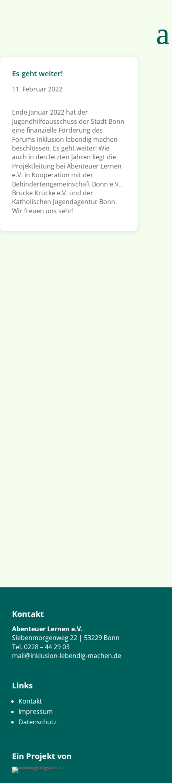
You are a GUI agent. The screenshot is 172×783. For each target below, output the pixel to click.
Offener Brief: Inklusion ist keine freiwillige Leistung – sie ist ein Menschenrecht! (76, 275)
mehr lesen (25, 327)
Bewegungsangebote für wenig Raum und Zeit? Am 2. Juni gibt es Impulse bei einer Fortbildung (83, 503)
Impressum (35, 711)
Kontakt (30, 701)
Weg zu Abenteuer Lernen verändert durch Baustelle (75, 385)
